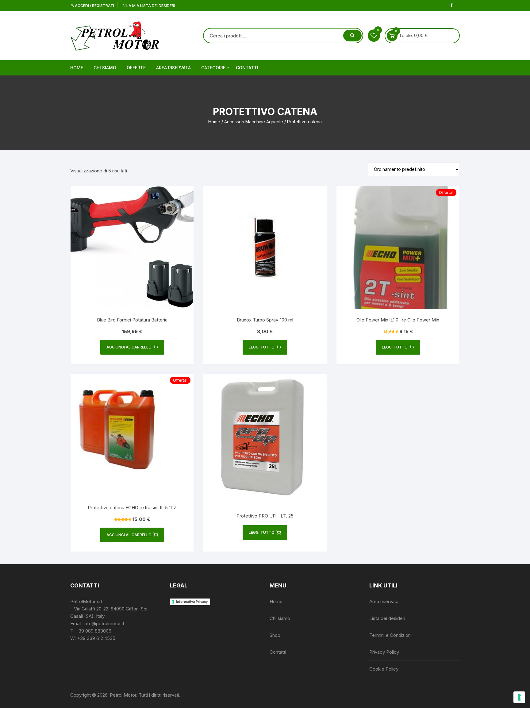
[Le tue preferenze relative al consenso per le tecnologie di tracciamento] (519, 697)
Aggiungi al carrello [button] (129, 347)
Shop (275, 635)
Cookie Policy (383, 669)
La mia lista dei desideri (150, 5)
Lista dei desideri (387, 618)
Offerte (136, 67)
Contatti (247, 67)
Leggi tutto (262, 347)
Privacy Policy (384, 652)
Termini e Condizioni (390, 635)
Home (76, 67)
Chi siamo (105, 67)
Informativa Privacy (192, 601)
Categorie (213, 67)
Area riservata (173, 67)
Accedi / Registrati (94, 5)
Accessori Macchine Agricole (253, 121)
